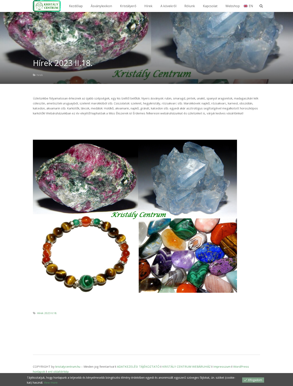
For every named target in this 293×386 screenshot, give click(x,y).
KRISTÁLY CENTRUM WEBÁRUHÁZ (186, 366)
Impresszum (222, 366)
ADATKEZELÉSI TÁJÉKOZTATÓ (138, 366)
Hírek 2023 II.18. (47, 313)
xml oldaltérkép (58, 371)
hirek (40, 75)
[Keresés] (261, 6)
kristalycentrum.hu (67, 366)
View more (51, 382)
